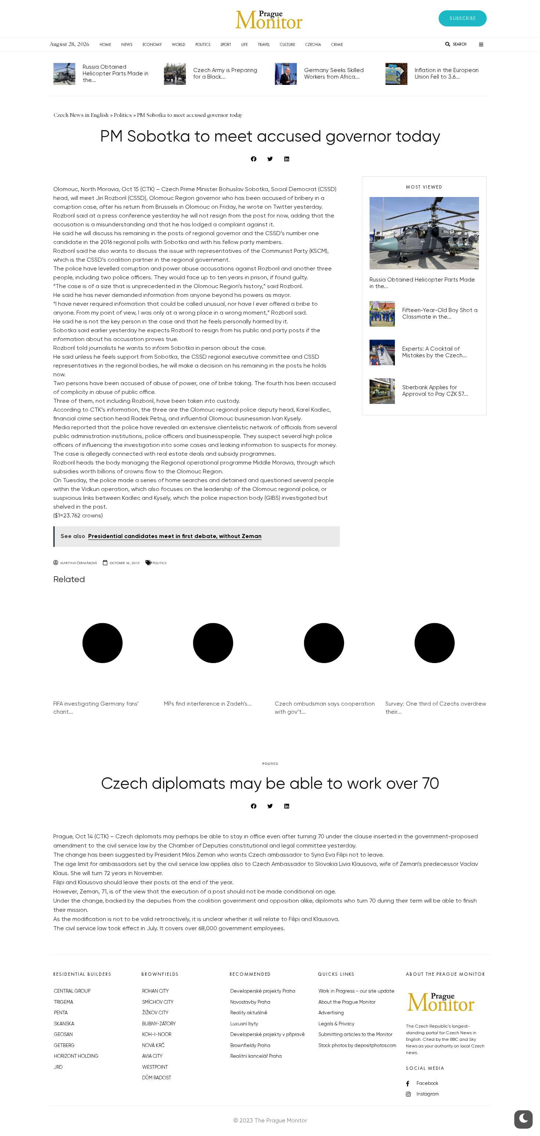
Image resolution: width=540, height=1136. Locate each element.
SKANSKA (64, 1024)
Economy (152, 44)
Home (105, 44)
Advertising (331, 1013)
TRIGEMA (63, 1002)
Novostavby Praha (250, 1002)
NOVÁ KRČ (153, 1045)
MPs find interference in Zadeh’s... (208, 704)
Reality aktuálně (248, 1013)
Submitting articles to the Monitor (355, 1034)
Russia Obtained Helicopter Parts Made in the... (115, 73)
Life (244, 44)
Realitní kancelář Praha (256, 1056)
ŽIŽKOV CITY (155, 1013)
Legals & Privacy (336, 1024)
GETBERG (64, 1045)
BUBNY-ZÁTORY (159, 1024)
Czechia (313, 44)
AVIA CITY (152, 1056)
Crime (337, 44)
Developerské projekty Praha (262, 991)
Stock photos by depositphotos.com (357, 1045)
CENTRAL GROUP (72, 991)
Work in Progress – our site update (356, 991)
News (126, 44)
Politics (202, 44)
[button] (463, 18)
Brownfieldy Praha (250, 1045)
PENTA (61, 1013)
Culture (287, 44)
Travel (264, 44)
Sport (225, 44)
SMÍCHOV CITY (157, 1002)
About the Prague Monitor (346, 1002)
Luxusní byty (244, 1024)
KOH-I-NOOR (156, 1034)
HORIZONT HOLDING (76, 1056)
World (178, 44)
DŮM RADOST (156, 1078)
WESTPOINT (155, 1067)
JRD (58, 1067)
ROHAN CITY (155, 991)
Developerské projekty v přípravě (267, 1034)
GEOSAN (63, 1034)
